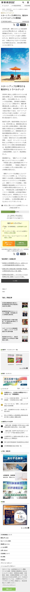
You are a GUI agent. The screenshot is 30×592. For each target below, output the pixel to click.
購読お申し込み (5, 537)
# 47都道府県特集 (16, 5)
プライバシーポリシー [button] (9, 585)
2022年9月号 (8, 9)
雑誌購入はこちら (5, 544)
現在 (18, 388)
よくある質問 (4, 547)
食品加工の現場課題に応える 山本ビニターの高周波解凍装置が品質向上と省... (15, 264)
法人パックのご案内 (6, 541)
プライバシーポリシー (6, 563)
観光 (4, 291)
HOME (3, 9)
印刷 (22, 24)
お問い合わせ (4, 550)
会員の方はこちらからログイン (21, 243)
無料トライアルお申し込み (8, 243)
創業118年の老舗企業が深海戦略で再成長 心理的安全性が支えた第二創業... (15, 270)
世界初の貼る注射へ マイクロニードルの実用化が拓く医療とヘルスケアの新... (15, 275)
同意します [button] (9, 589)
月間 (27, 388)
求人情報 (3, 556)
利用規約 (3, 559)
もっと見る (15, 280)
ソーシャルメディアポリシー (8, 566)
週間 (23, 388)
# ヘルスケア (5, 5)
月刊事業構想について (6, 534)
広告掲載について (5, 553)
